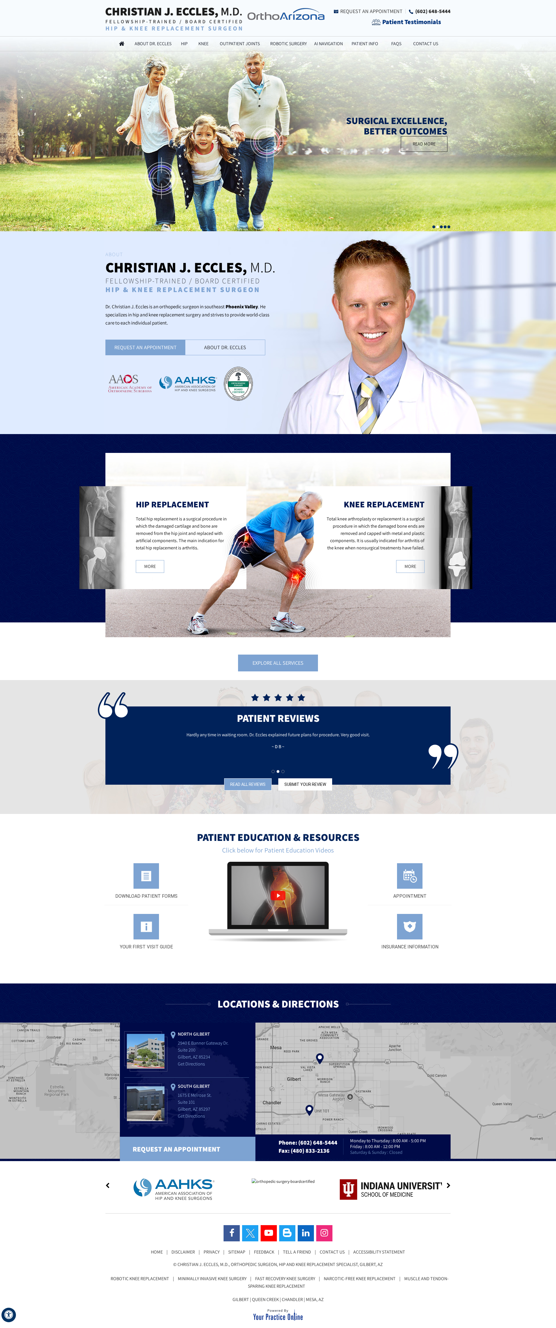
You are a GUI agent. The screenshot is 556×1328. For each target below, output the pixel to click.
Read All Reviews (248, 784)
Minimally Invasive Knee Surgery (212, 1279)
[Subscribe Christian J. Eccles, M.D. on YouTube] (269, 1233)
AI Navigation (328, 44)
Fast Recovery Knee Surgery (285, 1279)
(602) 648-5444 (433, 11)
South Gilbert (194, 1086)
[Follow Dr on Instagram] (324, 1233)
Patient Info (365, 44)
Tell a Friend (297, 1252)
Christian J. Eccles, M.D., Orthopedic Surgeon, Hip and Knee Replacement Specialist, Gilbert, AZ (280, 1264)
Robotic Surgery (288, 44)
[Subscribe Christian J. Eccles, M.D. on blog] (287, 1233)
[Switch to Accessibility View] (8, 1315)
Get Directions (191, 1064)
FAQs (396, 44)
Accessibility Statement (379, 1252)
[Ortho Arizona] (284, 13)
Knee (203, 44)
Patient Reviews (278, 718)
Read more (424, 144)
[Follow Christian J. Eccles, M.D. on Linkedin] (306, 1233)
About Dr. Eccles (153, 44)
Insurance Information (409, 947)
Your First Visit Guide (146, 947)
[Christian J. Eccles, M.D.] (173, 18)
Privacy (212, 1252)
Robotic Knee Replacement (140, 1279)
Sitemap (236, 1252)
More (150, 566)
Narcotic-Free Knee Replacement (360, 1279)
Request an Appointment (371, 11)
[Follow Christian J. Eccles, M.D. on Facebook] (232, 1233)
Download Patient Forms (146, 896)
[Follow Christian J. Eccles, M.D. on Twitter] (250, 1233)
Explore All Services (278, 663)
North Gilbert (194, 1034)
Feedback (264, 1252)
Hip (184, 44)
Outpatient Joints (240, 44)
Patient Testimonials (411, 22)
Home (121, 44)
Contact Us (425, 44)
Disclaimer (183, 1252)
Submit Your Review (305, 784)
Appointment (410, 896)
